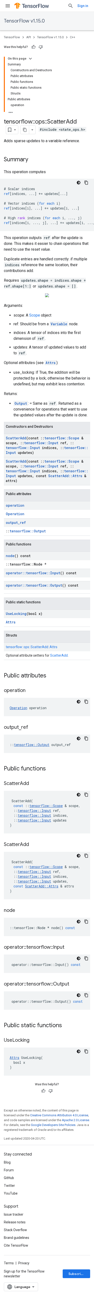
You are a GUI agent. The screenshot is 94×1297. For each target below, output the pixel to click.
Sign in (82, 6)
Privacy (23, 1263)
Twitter (9, 1186)
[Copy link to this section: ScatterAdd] (34, 784)
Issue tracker (13, 1214)
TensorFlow (12, 37)
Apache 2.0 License (75, 1120)
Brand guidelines (16, 1238)
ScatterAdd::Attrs (65, 476)
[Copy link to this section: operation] (30, 691)
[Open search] (71, 6)
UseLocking (16, 613)
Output (20, 403)
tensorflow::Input (41, 443)
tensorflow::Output (28, 531)
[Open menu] (8, 6)
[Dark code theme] (78, 182)
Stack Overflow (15, 1230)
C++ (72, 37)
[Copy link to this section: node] (20, 911)
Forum (9, 1170)
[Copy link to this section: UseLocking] (34, 1040)
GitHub (9, 1178)
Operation (15, 514)
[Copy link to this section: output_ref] (33, 727)
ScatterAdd (16, 438)
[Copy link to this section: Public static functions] (67, 1026)
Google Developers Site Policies (53, 1125)
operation (15, 505)
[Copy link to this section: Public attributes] (51, 676)
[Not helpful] (40, 47)
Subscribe (76, 1274)
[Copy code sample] (86, 182)
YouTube (11, 1193)
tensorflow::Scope (61, 438)
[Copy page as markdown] (24, 130)
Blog (7, 1162)
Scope (34, 315)
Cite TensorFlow (16, 1245)
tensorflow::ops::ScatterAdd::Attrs (31, 647)
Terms (9, 1263)
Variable (59, 324)
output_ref (16, 522)
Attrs (50, 362)
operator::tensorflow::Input (33, 573)
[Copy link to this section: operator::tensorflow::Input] (69, 947)
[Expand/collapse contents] (30, 59)
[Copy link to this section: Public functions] (50, 769)
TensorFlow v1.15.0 (24, 21)
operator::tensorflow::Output (34, 585)
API (28, 37)
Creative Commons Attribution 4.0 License (59, 1115)
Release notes (15, 1222)
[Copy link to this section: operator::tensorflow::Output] (74, 984)
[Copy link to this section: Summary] (33, 160)
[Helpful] (33, 47)
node (10, 555)
